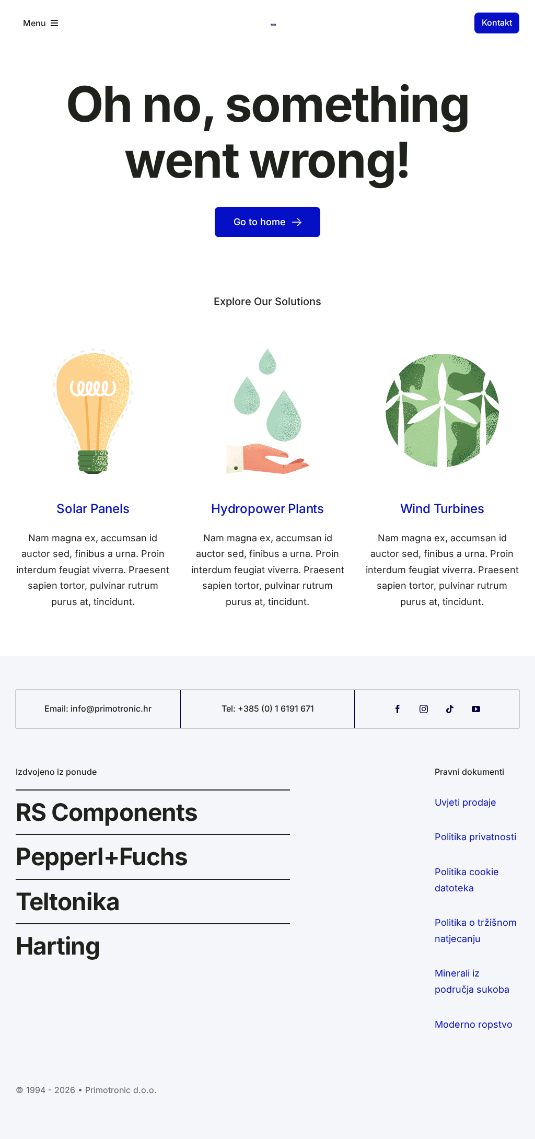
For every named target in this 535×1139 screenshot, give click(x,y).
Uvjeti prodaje (465, 802)
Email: (57, 708)
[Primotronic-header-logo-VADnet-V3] (267, 23)
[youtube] (476, 709)
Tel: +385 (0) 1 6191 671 (268, 708)
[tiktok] (449, 709)
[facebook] (397, 709)
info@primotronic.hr (111, 708)
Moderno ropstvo (474, 1024)
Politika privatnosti (475, 836)
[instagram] (423, 709)
